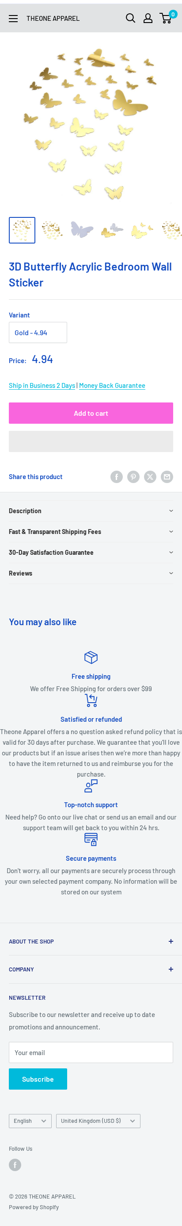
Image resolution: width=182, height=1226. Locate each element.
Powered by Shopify (34, 1207)
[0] (165, 18)
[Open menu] (13, 18)
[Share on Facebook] (116, 476)
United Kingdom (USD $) (91, 1120)
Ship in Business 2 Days (42, 385)
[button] (91, 441)
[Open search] (131, 18)
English (23, 1120)
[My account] (148, 18)
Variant (19, 315)
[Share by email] (167, 476)
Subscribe (38, 1079)
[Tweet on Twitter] (150, 476)
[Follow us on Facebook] (15, 1165)
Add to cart (91, 413)
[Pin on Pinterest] (133, 476)
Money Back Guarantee (112, 385)
